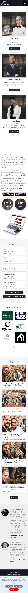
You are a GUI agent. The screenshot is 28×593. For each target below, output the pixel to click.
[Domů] (5, 3)
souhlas (20, 577)
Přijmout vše (14, 589)
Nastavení (9, 586)
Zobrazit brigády (14, 292)
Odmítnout (18, 586)
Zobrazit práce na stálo (14, 296)
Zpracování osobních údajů (14, 574)
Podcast (14, 497)
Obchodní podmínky (14, 572)
